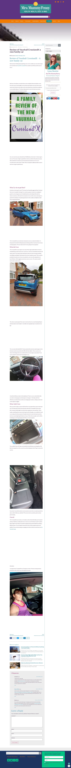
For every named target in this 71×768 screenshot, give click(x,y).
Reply (15, 685)
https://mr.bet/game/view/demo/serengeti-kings (23, 692)
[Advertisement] (26, 177)
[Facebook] (47, 98)
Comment (13, 715)
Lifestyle (16, 55)
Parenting (20, 55)
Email (12, 733)
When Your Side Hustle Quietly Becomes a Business (32, 662)
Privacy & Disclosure (31, 756)
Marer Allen (16, 689)
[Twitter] (50, 98)
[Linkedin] (58, 98)
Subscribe (53, 92)
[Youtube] (54, 98)
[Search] (49, 17)
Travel (24, 55)
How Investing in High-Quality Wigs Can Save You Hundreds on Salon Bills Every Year (31, 655)
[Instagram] (52, 98)
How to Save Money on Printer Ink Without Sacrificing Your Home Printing (32, 647)
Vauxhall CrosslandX (21, 65)
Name (12, 729)
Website (13, 737)
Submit (46, 765)
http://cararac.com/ (21, 681)
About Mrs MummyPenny (12, 756)
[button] (13, 638)
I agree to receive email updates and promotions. (52, 763)
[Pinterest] (56, 98)
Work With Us (22, 756)
